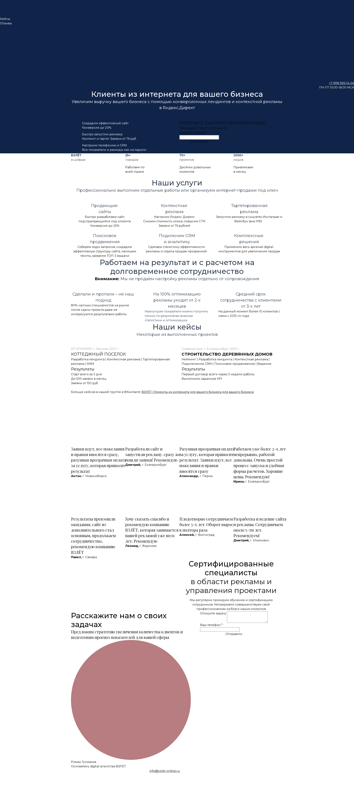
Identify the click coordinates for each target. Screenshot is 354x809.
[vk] (177, 39)
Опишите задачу (213, 613)
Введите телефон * (194, 132)
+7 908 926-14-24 (341, 83)
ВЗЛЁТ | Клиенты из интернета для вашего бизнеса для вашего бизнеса (198, 392)
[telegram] (177, 67)
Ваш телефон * (211, 625)
